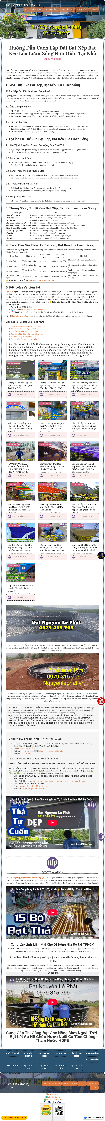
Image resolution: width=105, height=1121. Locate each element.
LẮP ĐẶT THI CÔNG (52, 59)
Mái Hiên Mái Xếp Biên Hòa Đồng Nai (27, 334)
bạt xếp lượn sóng (20, 316)
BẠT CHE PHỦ (13, 1065)
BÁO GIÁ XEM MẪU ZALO (29, 748)
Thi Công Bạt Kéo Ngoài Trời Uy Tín (27, 329)
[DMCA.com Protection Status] (46, 1110)
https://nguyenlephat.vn (34, 788)
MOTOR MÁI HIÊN (44, 1054)
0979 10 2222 (26, 754)
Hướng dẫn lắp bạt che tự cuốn (24, 339)
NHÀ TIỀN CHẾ (12, 1053)
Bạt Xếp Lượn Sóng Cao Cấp (41, 280)
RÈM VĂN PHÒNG (28, 1054)
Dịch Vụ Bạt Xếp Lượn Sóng (34, 309)
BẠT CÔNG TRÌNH (28, 1066)
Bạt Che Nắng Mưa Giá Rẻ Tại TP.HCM (27, 326)
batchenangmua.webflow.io (51, 751)
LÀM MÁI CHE (60, 1053)
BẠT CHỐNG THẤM (60, 1066)
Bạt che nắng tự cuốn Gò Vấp (23, 336)
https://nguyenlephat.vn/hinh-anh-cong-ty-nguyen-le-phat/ (59, 781)
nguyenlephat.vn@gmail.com (34, 786)
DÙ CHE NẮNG (92, 1053)
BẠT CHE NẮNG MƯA (53, 872)
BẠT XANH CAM (44, 1066)
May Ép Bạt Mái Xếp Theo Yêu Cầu (25, 331)
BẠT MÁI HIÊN (92, 1059)
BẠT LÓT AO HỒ (76, 1066)
